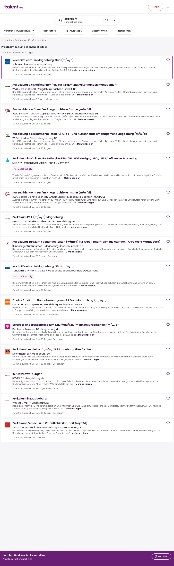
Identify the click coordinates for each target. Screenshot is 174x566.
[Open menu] (168, 7)
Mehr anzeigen (87, 70)
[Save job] (168, 59)
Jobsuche (6, 40)
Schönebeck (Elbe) (24, 40)
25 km (108, 20)
